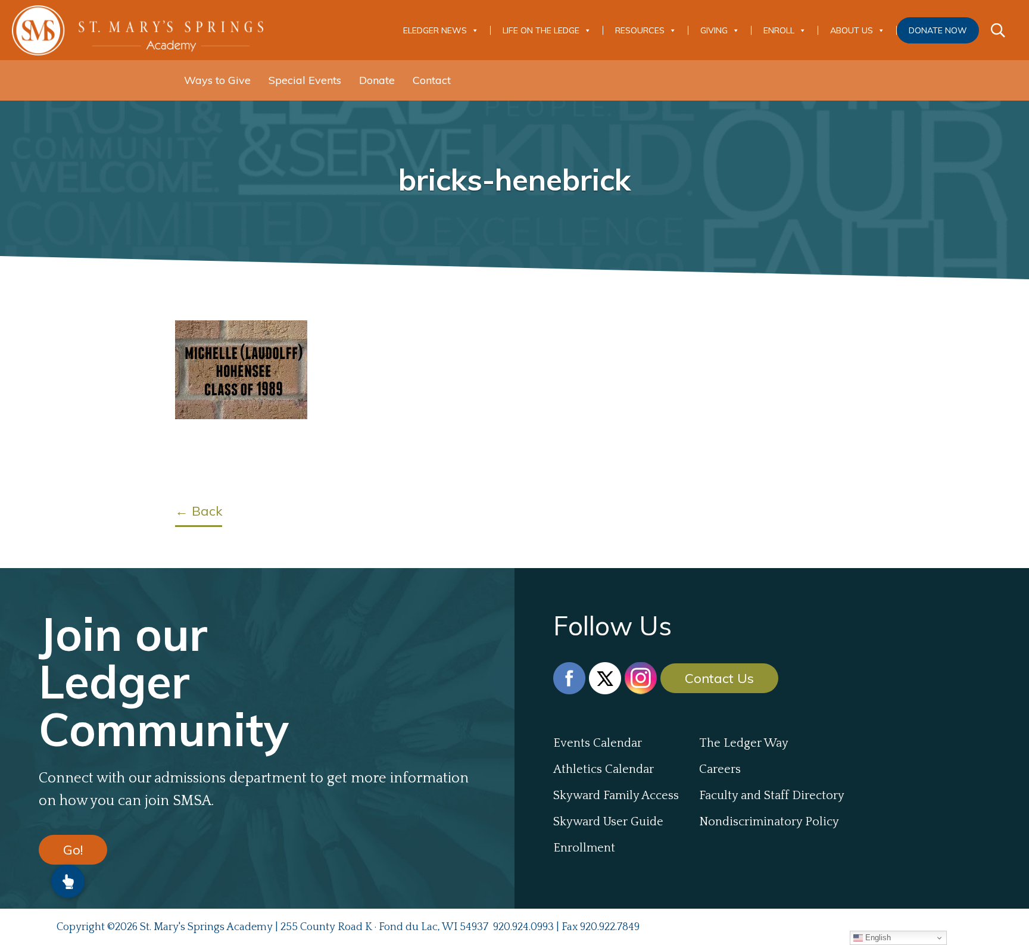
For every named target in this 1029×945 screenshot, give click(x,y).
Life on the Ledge (541, 30)
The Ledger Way (743, 743)
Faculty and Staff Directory (771, 795)
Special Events (305, 80)
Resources (640, 30)
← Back (198, 511)
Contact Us (719, 678)
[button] (68, 881)
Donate (377, 80)
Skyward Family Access (616, 795)
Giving (714, 30)
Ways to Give (217, 80)
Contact (432, 80)
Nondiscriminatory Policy (769, 821)
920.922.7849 (610, 927)
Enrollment (584, 847)
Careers (720, 769)
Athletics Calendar (603, 769)
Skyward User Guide (608, 821)
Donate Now (938, 30)
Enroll (778, 30)
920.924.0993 (523, 927)
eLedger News (435, 30)
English (877, 937)
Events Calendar (597, 743)
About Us (851, 30)
